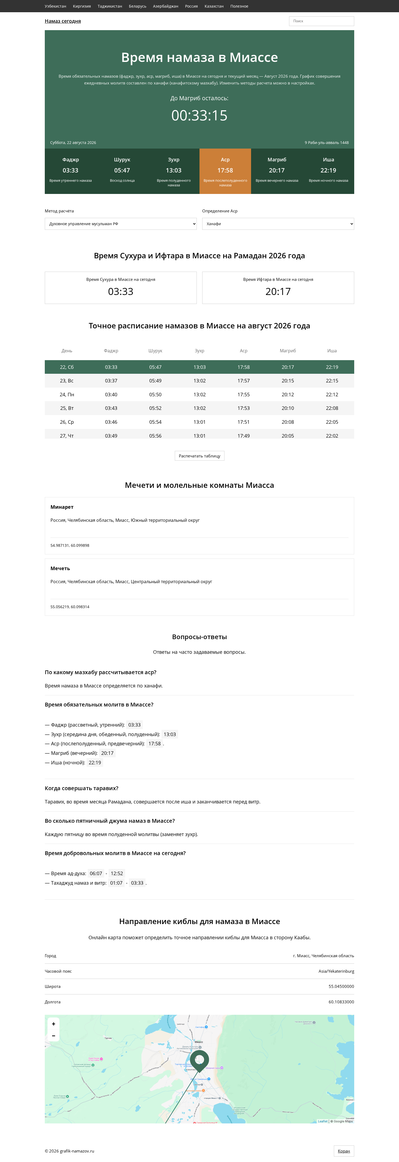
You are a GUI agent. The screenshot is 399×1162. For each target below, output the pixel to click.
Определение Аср (219, 210)
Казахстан (214, 6)
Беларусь (137, 6)
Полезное (239, 6)
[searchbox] (321, 21)
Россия (191, 6)
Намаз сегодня (63, 21)
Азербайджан (165, 6)
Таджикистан (110, 6)
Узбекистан (55, 6)
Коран (344, 1151)
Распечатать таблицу (199, 455)
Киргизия (82, 6)
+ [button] (54, 1023)
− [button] (54, 1035)
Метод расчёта (59, 210)
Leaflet (323, 1121)
